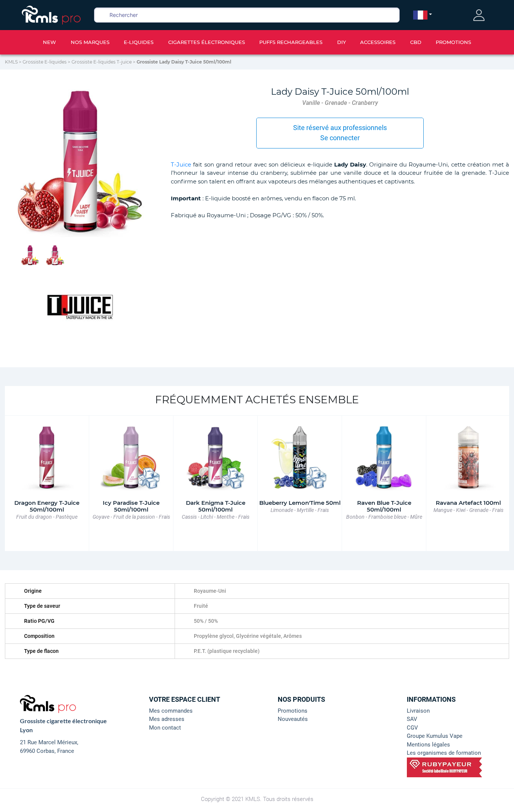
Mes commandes (171, 710)
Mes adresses (166, 719)
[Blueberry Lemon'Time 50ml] (300, 458)
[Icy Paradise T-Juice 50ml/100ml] (131, 458)
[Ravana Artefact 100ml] (468, 458)
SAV (412, 719)
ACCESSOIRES (377, 42)
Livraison (418, 710)
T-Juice (181, 164)
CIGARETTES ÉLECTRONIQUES (206, 42)
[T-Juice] (80, 305)
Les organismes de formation (444, 752)
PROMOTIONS (453, 42)
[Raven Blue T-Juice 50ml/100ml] (384, 458)
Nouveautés (293, 719)
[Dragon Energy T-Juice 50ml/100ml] (47, 458)
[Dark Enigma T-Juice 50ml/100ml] (215, 458)
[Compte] (479, 15)
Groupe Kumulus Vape (434, 736)
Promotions (292, 710)
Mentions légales (428, 744)
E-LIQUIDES (139, 42)
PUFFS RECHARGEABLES (290, 42)
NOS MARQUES (90, 42)
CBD (415, 42)
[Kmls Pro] (51, 14)
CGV (412, 727)
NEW (49, 42)
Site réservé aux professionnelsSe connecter (340, 133)
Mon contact (165, 727)
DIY (341, 42)
